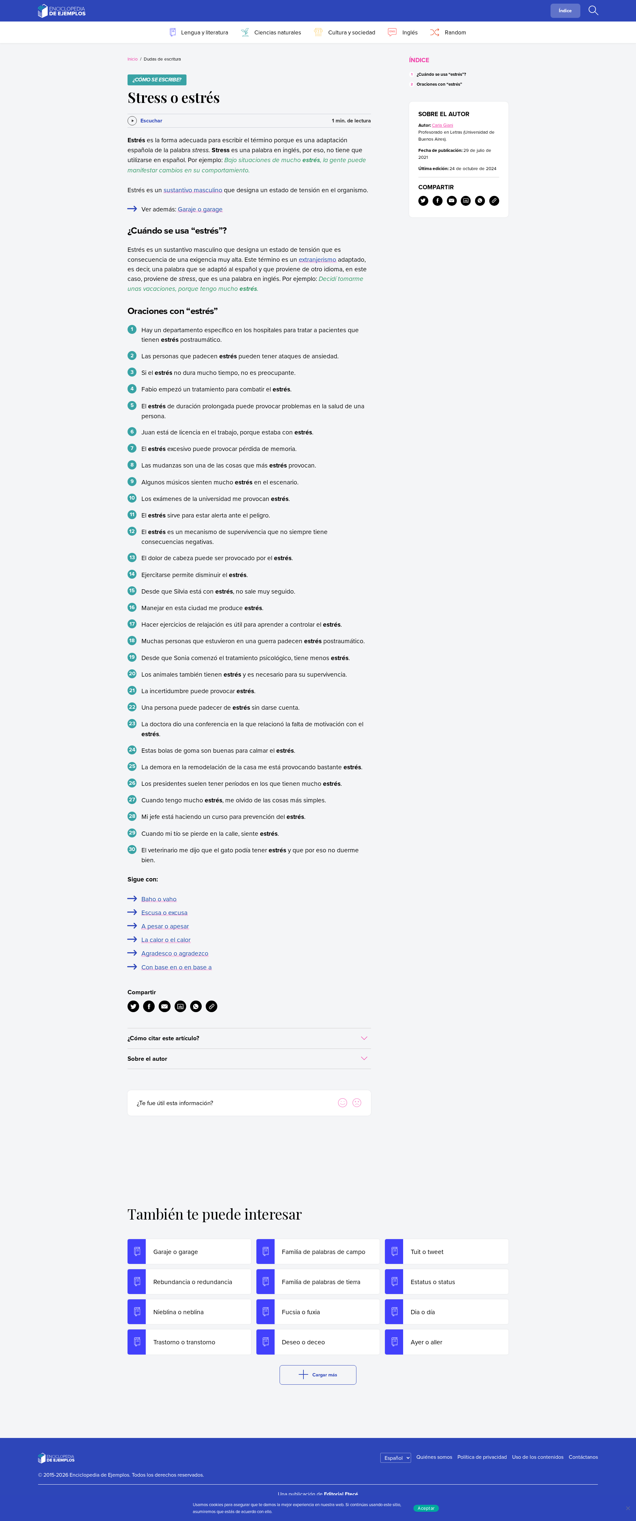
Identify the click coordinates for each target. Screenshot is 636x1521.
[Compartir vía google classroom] (180, 1006)
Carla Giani (442, 125)
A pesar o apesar (165, 925)
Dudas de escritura (162, 59)
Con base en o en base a (176, 966)
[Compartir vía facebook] (149, 1006)
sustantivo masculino (193, 189)
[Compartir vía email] (164, 1006)
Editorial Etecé (341, 1494)
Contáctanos (583, 1456)
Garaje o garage (200, 208)
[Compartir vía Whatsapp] (196, 1006)
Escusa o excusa (164, 912)
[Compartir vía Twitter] (133, 1006)
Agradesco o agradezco (174, 953)
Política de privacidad (482, 1456)
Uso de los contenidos (537, 1456)
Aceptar (426, 1508)
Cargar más (324, 1374)
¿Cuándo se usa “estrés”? (441, 74)
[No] (627, 1508)
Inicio (133, 59)
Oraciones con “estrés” (439, 84)
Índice (565, 10)
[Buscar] (593, 11)
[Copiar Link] (211, 1006)
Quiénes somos (434, 1456)
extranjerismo (317, 259)
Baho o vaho (159, 898)
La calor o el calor (165, 939)
